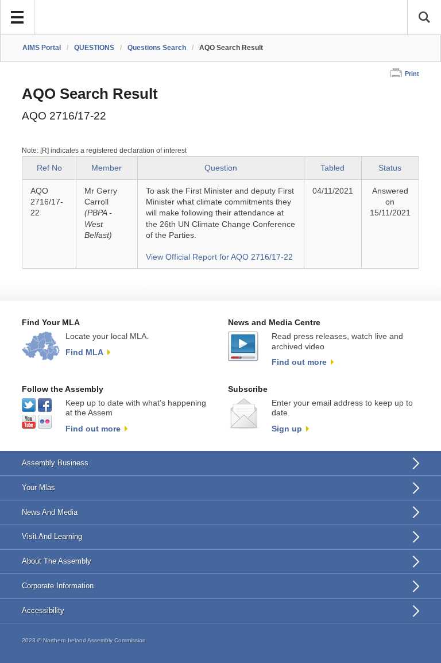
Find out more (299, 362)
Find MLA (84, 352)
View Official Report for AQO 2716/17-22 (219, 257)
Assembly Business (55, 462)
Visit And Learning (52, 536)
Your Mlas (38, 487)
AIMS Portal (41, 48)
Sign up (287, 428)
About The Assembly (56, 561)
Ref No (49, 168)
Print (412, 73)
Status (389, 168)
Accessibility (43, 610)
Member (106, 168)
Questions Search (156, 48)
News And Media (50, 512)
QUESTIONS (94, 48)
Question (220, 168)
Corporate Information (58, 585)
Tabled (332, 168)
